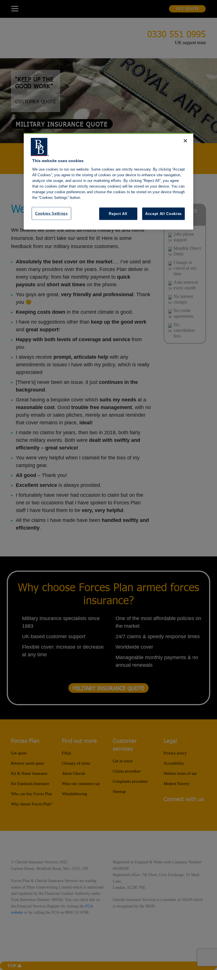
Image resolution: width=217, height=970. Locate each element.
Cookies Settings (51, 213)
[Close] (185, 141)
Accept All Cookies (163, 213)
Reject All (118, 213)
